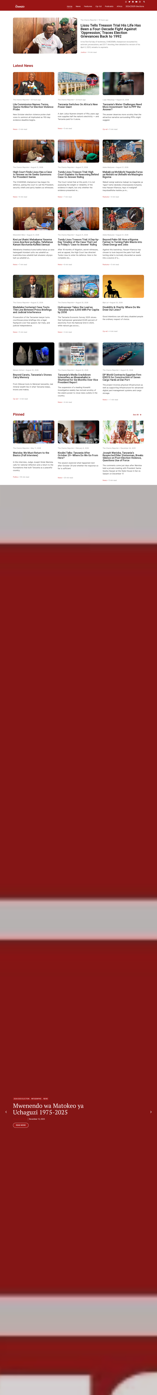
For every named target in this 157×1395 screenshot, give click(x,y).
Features (88, 6)
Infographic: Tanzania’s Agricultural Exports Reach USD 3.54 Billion (49, 1108)
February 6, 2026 (82, 448)
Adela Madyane (108, 167)
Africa (119, 6)
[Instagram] (139, 1)
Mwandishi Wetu (19, 235)
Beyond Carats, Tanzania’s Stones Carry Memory (32, 376)
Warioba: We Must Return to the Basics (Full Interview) (31, 454)
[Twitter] (129, 1)
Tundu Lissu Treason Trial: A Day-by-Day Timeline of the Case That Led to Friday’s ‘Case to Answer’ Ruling (78, 242)
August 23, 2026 (122, 100)
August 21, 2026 (37, 167)
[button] (144, 1)
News (78, 6)
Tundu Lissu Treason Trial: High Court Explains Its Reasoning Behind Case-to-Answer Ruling (78, 174)
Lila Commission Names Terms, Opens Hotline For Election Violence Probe (33, 107)
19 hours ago (103, 20)
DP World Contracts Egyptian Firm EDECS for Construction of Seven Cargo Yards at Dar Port (122, 377)
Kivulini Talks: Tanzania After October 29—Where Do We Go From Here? (78, 455)
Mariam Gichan (18, 370)
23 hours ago (81, 100)
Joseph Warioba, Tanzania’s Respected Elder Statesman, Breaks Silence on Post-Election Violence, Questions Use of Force (123, 456)
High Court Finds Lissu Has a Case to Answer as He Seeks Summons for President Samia (32, 174)
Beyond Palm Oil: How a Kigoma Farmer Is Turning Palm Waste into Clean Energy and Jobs (122, 242)
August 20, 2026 (82, 302)
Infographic (19, 1095)
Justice (83, 52)
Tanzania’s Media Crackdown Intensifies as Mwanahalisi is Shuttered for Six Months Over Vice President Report (78, 378)
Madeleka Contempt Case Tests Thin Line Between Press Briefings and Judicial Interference (32, 310)
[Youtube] (136, 1)
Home (69, 6)
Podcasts (109, 6)
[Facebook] (133, 1)
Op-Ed (98, 6)
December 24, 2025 (128, 448)
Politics (15, 477)
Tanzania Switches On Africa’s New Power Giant (78, 105)
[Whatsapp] (126, 1)
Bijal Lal (105, 302)
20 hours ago (36, 100)
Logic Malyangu (109, 100)
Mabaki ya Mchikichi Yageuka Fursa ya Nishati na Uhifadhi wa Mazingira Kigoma (123, 174)
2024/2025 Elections (135, 6)
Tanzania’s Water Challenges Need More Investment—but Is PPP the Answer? (122, 107)
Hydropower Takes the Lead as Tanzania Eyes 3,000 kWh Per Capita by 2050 (78, 310)
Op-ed (105, 129)
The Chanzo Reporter (89, 20)
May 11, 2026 (36, 448)
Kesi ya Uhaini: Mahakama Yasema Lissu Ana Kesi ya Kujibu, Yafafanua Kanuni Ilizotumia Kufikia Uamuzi (33, 242)
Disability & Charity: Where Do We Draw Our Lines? (121, 308)
